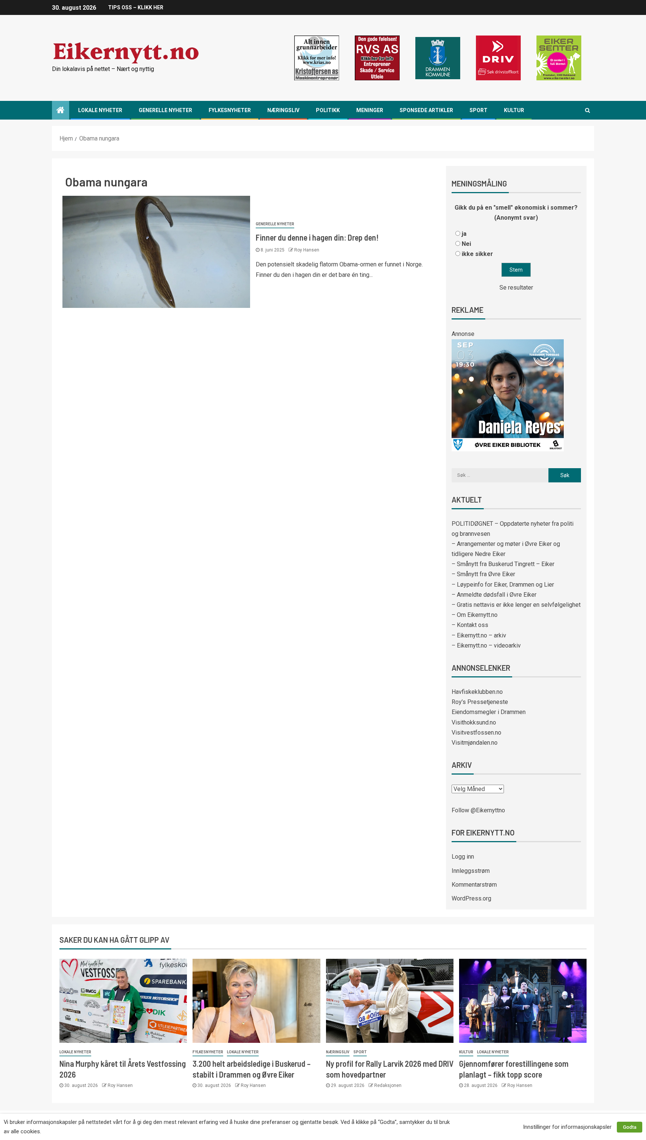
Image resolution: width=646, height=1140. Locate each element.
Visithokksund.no (474, 722)
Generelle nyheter (165, 110)
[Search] (587, 110)
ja (464, 233)
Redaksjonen (388, 1085)
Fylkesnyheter (230, 110)
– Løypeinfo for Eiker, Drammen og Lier (503, 584)
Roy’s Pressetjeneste (480, 701)
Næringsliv (283, 110)
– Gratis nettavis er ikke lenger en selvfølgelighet (516, 604)
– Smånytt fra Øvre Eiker (483, 574)
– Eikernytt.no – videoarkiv (486, 645)
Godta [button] (629, 1127)
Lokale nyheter (100, 110)
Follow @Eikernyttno (478, 810)
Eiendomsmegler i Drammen (489, 712)
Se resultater (516, 287)
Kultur (514, 110)
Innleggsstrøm (471, 870)
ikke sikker (477, 253)
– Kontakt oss (470, 624)
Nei (466, 243)
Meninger (369, 110)
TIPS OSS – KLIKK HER (135, 7)
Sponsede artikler (426, 110)
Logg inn (463, 856)
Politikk (328, 110)
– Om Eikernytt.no (475, 614)
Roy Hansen (306, 250)
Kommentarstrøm (474, 884)
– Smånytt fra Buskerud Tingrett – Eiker (503, 564)
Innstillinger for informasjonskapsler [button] (567, 1127)
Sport (478, 110)
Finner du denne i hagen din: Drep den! (317, 237)
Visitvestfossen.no (476, 732)
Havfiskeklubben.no (477, 691)
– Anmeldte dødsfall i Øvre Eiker (494, 594)
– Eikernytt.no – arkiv (479, 635)
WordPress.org (471, 898)
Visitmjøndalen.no (475, 742)
